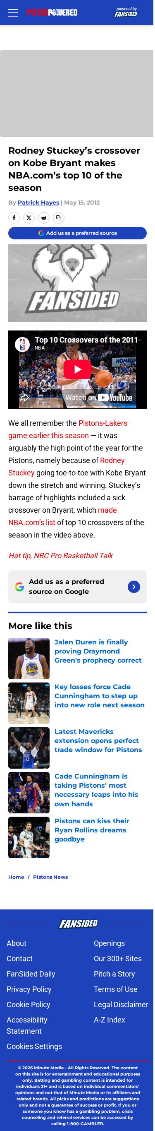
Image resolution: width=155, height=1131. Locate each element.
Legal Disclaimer (121, 1004)
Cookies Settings (34, 1046)
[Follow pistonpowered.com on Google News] (134, 587)
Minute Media (49, 1068)
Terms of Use (116, 989)
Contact (20, 958)
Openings (109, 943)
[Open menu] (13, 12)
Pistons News (50, 877)
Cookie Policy (28, 1004)
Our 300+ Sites (118, 958)
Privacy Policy (29, 989)
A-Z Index (109, 1019)
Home (16, 877)
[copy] (58, 218)
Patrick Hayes (38, 202)
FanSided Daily (31, 973)
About (16, 943)
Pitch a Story (114, 973)
